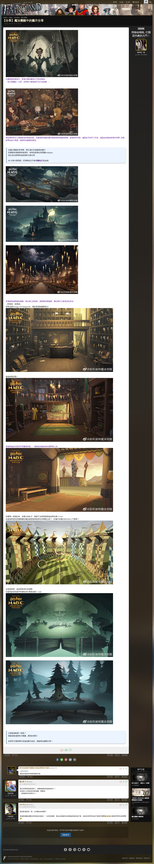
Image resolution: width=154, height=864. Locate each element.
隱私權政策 (139, 851)
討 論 (121, 2)
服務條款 (132, 851)
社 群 (128, 2)
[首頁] (22, 8)
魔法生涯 (136, 2)
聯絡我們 (147, 851)
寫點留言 (66, 827)
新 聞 (115, 2)
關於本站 (125, 851)
